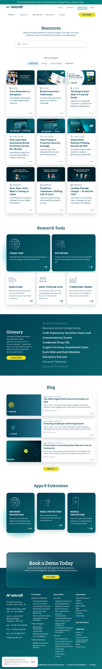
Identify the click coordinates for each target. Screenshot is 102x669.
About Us (79, 632)
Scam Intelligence (39, 636)
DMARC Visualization (40, 643)
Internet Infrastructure (63, 641)
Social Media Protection (42, 606)
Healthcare (59, 651)
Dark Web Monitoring (63, 618)
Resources (81, 595)
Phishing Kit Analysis (40, 634)
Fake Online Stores (62, 611)
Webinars (79, 603)
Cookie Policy (14, 664)
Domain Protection (40, 604)
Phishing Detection (62, 604)
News (78, 644)
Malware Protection (62, 606)
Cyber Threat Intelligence (60, 624)
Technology (59, 649)
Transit (57, 656)
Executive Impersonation (60, 615)
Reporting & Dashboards (37, 628)
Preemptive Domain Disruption (40, 619)
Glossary (79, 613)
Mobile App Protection (41, 609)
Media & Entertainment (64, 646)
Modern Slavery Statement (52, 665)
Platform (36, 595)
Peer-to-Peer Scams (62, 621)
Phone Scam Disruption (42, 616)
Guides (78, 601)
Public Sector (60, 654)
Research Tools (81, 611)
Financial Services (61, 639)
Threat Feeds (38, 631)
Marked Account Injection (39, 646)
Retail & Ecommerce (62, 644)
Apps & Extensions (83, 598)
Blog (77, 608)
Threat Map (80, 616)
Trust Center (80, 647)
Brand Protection (61, 609)
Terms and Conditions (76, 665)
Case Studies (80, 606)
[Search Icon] (51, 44)
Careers (79, 635)
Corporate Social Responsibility (82, 641)
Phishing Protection (40, 601)
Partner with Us (82, 637)
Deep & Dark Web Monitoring (40, 612)
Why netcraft (82, 622)
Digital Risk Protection (63, 601)
